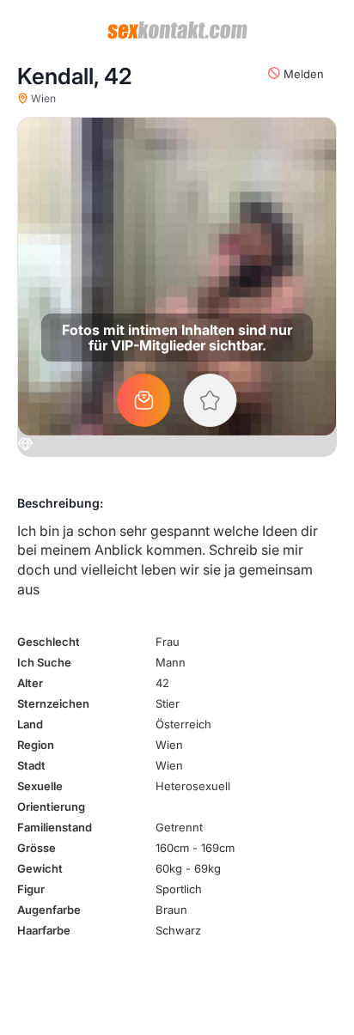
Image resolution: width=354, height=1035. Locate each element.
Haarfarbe (43, 930)
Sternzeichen (53, 703)
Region (35, 745)
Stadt (31, 765)
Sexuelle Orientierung (51, 796)
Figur (31, 889)
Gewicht (40, 868)
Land (30, 724)
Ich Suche (44, 662)
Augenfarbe (49, 909)
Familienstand (54, 827)
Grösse (36, 848)
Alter (30, 683)
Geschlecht (48, 641)
